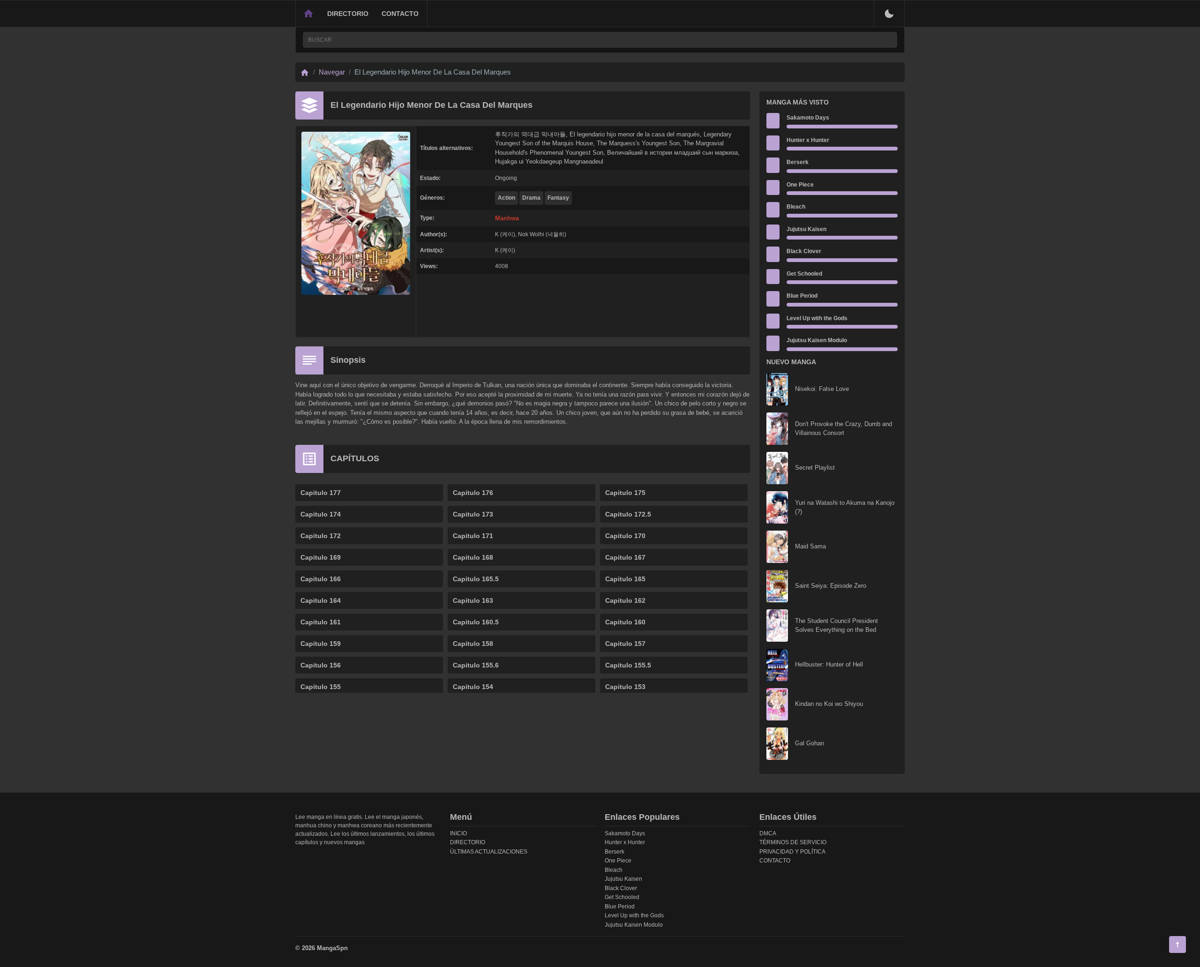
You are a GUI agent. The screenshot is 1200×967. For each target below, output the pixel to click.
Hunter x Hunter (808, 140)
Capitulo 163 (473, 600)
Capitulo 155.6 (476, 665)
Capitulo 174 (320, 514)
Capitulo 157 (625, 643)
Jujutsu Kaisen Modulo (817, 340)
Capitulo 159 (320, 643)
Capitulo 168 (473, 557)
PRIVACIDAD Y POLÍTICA (792, 851)
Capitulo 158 (473, 643)
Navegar (332, 72)
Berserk (798, 162)
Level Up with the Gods (817, 318)
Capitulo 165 (625, 579)
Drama (531, 198)
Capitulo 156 (320, 665)
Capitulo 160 (625, 622)
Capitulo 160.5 (476, 622)
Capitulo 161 (320, 622)
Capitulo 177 (320, 492)
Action (506, 198)
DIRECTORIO (347, 13)
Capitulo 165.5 (476, 579)
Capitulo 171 (473, 536)
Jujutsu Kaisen (806, 229)
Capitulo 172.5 (628, 514)
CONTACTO (400, 13)
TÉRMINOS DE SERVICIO (792, 842)
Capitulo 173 (473, 514)
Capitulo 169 (320, 557)
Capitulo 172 (320, 536)
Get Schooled (804, 273)
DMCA (767, 833)
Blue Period (802, 295)
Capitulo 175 (625, 492)
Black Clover (804, 251)
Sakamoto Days (808, 117)
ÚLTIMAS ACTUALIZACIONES (488, 851)
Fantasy (558, 198)
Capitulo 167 (625, 557)
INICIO (458, 833)
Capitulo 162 (625, 600)
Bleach (796, 206)
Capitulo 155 (320, 686)
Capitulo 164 (320, 600)
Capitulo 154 (473, 686)
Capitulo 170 (625, 536)
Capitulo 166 (320, 579)
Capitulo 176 (473, 492)
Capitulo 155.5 (628, 665)
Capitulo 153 (625, 686)
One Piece (800, 184)
